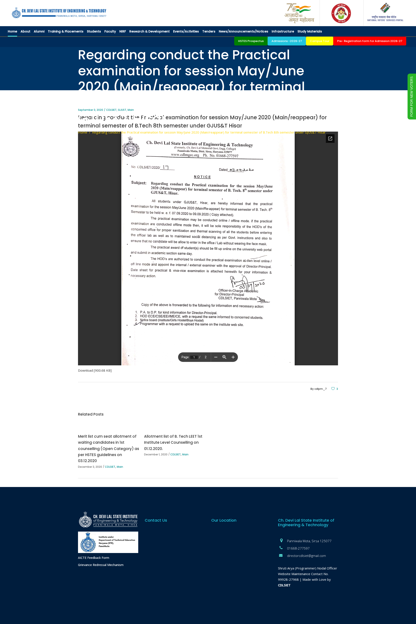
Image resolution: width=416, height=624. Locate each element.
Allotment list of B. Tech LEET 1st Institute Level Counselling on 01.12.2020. (173, 442)
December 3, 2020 (90, 467)
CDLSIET (110, 467)
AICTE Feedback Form (93, 558)
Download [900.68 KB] (95, 370)
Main (120, 467)
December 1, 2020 (155, 454)
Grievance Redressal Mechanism (101, 565)
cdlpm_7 (320, 389)
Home (82, 132)
